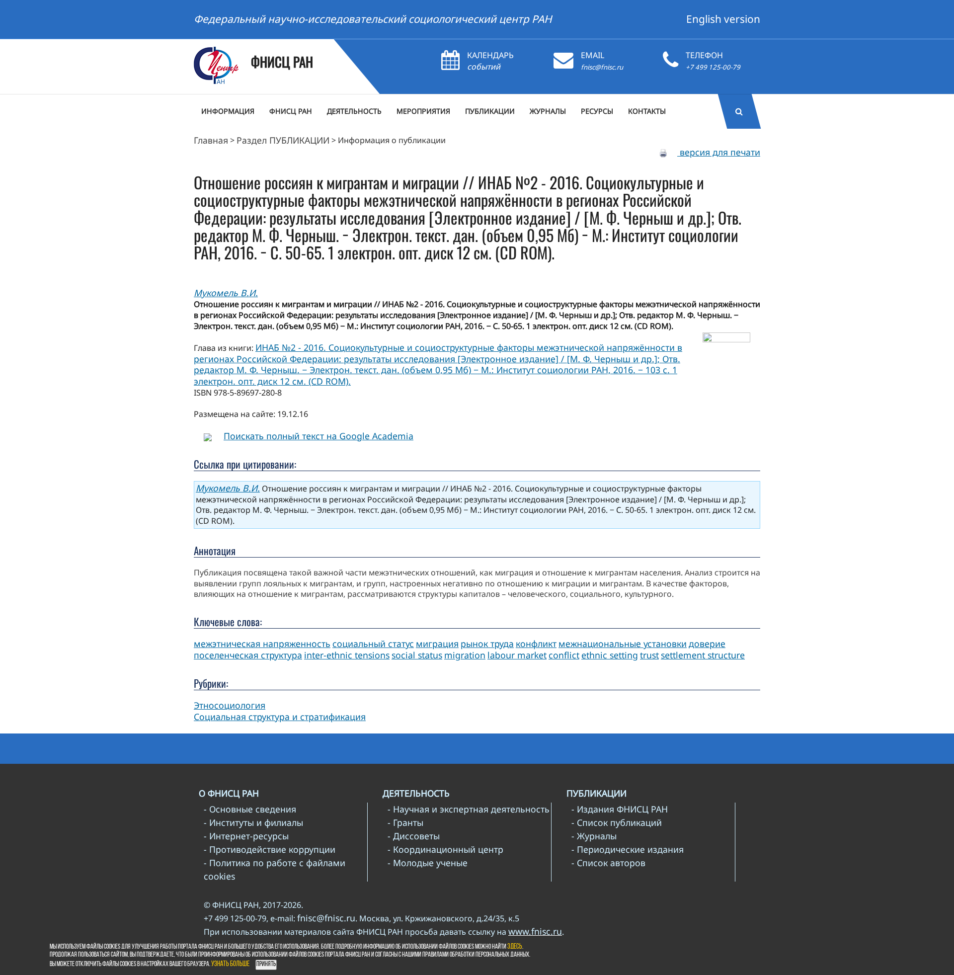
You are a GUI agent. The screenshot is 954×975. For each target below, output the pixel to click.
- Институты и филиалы (253, 822)
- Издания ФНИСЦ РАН (619, 809)
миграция (437, 644)
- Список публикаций (616, 822)
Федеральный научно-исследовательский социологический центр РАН (373, 19)
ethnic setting (609, 655)
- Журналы (594, 836)
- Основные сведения (250, 809)
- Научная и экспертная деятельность (469, 809)
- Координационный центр (445, 849)
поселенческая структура (248, 655)
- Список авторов (608, 863)
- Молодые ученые (428, 863)
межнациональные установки (622, 644)
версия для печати (718, 152)
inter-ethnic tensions (347, 655)
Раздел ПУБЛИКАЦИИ (283, 140)
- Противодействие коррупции (269, 849)
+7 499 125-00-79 (713, 67)
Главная (211, 140)
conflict (564, 655)
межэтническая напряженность (262, 644)
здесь (514, 947)
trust (649, 655)
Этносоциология (229, 705)
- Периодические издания (627, 849)
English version (723, 19)
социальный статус (373, 644)
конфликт (536, 644)
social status (417, 655)
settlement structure (703, 655)
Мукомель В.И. (226, 293)
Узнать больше (230, 964)
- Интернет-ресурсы (246, 836)
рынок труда (487, 644)
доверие (707, 644)
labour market (517, 655)
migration (464, 655)
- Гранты (405, 822)
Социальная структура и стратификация (280, 717)
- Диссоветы (414, 836)
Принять (266, 964)
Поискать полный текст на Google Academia (318, 436)
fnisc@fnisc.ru (602, 67)
